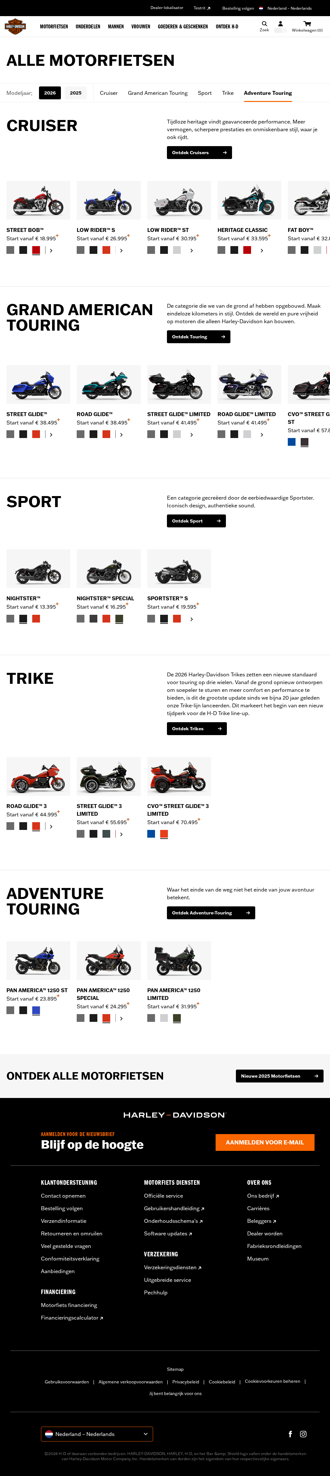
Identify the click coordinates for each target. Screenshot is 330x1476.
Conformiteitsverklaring (70, 1258)
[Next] (317, 218)
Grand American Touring (158, 93)
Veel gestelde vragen (66, 1246)
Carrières (258, 1208)
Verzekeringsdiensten (170, 1267)
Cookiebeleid (222, 1381)
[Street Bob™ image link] (38, 200)
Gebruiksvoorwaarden (67, 1381)
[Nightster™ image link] (38, 568)
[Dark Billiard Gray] (10, 250)
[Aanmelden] (280, 26)
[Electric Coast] (292, 442)
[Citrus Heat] (164, 834)
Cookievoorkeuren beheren (272, 1381)
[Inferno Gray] (304, 442)
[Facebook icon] (290, 1434)
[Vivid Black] (23, 250)
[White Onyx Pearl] (177, 250)
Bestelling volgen (238, 8)
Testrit (200, 7)
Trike (228, 93)
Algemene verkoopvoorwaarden (131, 1381)
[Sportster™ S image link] (179, 568)
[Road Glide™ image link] (109, 384)
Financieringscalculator (69, 1317)
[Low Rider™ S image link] (109, 200)
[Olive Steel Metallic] (119, 619)
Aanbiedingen (58, 1271)
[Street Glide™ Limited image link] (179, 384)
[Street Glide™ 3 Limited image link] (109, 776)
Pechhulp (156, 1292)
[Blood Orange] (106, 250)
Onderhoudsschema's (171, 1221)
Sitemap (175, 1369)
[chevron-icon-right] (51, 250)
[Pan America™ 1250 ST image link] (38, 960)
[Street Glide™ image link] (38, 384)
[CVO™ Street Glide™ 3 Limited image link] (179, 776)
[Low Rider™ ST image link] (179, 200)
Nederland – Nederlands (289, 8)
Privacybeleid (185, 1381)
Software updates (165, 1233)
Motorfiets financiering (69, 1305)
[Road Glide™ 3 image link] (38, 776)
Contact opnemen (63, 1195)
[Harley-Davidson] (175, 1115)
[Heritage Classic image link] (249, 200)
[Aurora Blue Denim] (36, 1010)
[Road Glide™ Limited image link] (249, 384)
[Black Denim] (93, 619)
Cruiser (109, 93)
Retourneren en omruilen (71, 1233)
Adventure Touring (268, 93)
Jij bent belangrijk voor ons (175, 1393)
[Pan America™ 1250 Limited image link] (179, 960)
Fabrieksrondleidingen (274, 1246)
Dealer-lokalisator (166, 7)
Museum (258, 1258)
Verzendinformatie (63, 1221)
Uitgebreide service (167, 1280)
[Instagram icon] (303, 1434)
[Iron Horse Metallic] (106, 834)
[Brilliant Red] (36, 250)
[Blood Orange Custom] (36, 619)
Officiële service (163, 1195)
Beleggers (259, 1221)
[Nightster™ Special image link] (109, 568)
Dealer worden (265, 1233)
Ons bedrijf (260, 1195)
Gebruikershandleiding (171, 1208)
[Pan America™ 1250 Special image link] (109, 960)
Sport (205, 93)
